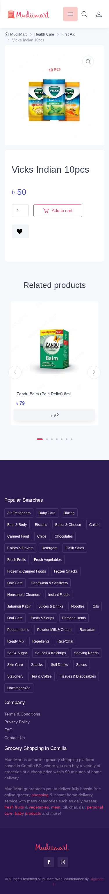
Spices (81, 665)
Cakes (94, 525)
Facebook (49, 862)
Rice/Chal (65, 641)
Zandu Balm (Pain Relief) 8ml (44, 393)
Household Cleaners (23, 595)
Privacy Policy (17, 722)
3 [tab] (52, 439)
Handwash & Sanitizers (49, 583)
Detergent (49, 548)
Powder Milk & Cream (54, 630)
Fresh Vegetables (48, 560)
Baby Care (47, 513)
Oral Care (15, 618)
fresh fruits (14, 807)
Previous (15, 372)
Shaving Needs (86, 653)
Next (94, 372)
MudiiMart (18, 34)
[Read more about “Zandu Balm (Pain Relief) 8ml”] (54, 415)
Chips (42, 536)
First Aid (68, 34)
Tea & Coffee (41, 676)
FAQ (8, 729)
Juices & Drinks (51, 606)
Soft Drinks (59, 665)
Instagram (63, 862)
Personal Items (74, 618)
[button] (84, 14)
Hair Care (15, 583)
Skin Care (15, 665)
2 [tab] (47, 439)
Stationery (15, 676)
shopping (40, 794)
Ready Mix (15, 641)
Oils (96, 606)
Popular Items (18, 630)
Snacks (37, 665)
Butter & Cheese (68, 525)
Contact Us (14, 737)
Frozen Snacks (66, 571)
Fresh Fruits (16, 560)
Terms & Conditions (22, 714)
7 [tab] (71, 439)
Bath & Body (17, 525)
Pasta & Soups (42, 618)
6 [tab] (66, 439)
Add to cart (61, 210)
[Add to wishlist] (20, 231)
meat (55, 807)
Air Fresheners (19, 513)
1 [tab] (40, 439)
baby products (28, 813)
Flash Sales (74, 548)
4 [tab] (57, 439)
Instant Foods (58, 595)
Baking (69, 513)
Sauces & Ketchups (50, 653)
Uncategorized (19, 688)
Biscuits (41, 525)
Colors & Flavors (20, 548)
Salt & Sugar (17, 653)
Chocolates (64, 536)
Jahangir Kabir (19, 606)
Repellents (40, 641)
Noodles (78, 606)
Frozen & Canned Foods (26, 571)
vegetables (39, 807)
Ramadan (87, 630)
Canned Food (18, 536)
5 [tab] (61, 439)
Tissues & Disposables (78, 676)
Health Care (44, 34)
